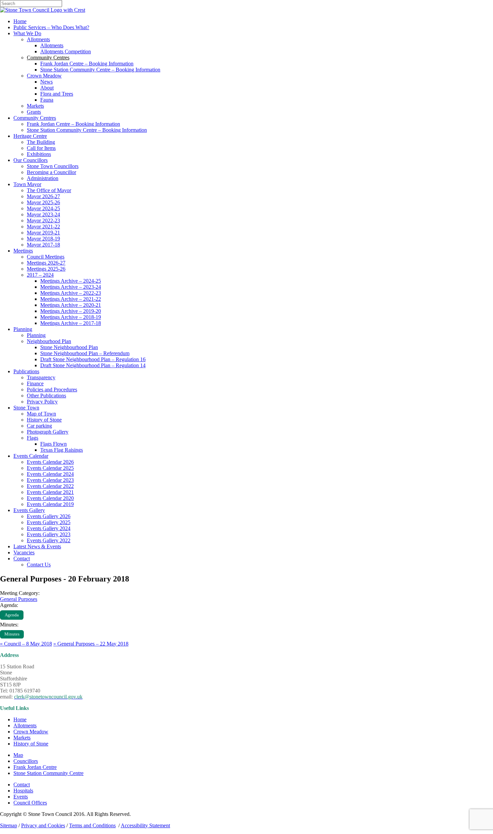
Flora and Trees (56, 94)
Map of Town (41, 413)
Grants (34, 112)
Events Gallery (29, 510)
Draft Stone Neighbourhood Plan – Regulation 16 (93, 359)
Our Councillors (30, 160)
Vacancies (24, 552)
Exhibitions (39, 154)
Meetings (23, 251)
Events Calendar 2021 (50, 492)
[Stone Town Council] (42, 10)
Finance (35, 383)
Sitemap (8, 825)
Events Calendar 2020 (50, 498)
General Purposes (18, 599)
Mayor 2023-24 (43, 214)
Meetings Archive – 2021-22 (70, 299)
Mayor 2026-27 (43, 196)
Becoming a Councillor (51, 172)
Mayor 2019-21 (43, 232)
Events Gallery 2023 (48, 534)
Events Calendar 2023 (50, 480)
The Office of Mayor (49, 190)
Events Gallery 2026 (48, 516)
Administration (42, 178)
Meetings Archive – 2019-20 (70, 311)
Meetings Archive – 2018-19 (70, 317)
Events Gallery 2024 (48, 528)
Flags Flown (53, 444)
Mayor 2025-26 (43, 202)
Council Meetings (45, 257)
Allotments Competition (65, 51)
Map (18, 755)
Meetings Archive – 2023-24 (70, 287)
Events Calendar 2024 (50, 474)
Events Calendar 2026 (50, 462)
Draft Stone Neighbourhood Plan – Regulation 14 (93, 365)
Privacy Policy (42, 401)
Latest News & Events (37, 546)
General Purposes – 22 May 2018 (90, 644)
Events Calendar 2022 (50, 486)
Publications (26, 371)
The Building (41, 142)
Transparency (41, 377)
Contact (21, 558)
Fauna (46, 100)
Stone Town (26, 407)
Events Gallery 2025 (48, 522)
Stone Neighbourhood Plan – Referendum (84, 353)
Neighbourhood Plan (49, 341)
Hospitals (23, 790)
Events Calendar (30, 456)
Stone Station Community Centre (48, 773)
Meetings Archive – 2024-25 (70, 281)
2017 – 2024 (40, 275)
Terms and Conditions (92, 825)
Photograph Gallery (47, 432)
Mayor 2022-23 (43, 220)
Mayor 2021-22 (43, 226)
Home (19, 21)
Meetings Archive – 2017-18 (70, 323)
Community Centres (34, 118)
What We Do (27, 33)
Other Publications (46, 395)
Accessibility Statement (145, 825)
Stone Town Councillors (52, 166)
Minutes (11, 634)
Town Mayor (27, 184)
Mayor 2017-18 (43, 244)
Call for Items (41, 148)
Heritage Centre (30, 136)
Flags (32, 438)
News (46, 82)
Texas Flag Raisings (61, 450)
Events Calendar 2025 (50, 468)
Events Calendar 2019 (50, 504)
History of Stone (44, 420)
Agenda (12, 615)
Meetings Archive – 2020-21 (70, 305)
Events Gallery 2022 (48, 540)
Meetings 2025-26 (46, 269)
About (47, 88)
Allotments (38, 39)
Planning (22, 329)
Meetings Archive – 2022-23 (70, 293)
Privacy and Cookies (43, 825)
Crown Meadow (44, 75)
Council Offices (30, 802)
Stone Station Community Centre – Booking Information (100, 69)
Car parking (39, 426)
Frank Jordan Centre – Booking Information (86, 63)
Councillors (25, 761)
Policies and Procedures (52, 389)
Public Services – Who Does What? (51, 27)
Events (20, 796)
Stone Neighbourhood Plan (69, 347)
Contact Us (39, 564)
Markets (35, 106)
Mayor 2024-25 (43, 208)
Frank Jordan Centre (35, 767)
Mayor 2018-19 (43, 238)
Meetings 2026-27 (46, 263)
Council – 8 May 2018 (26, 644)
